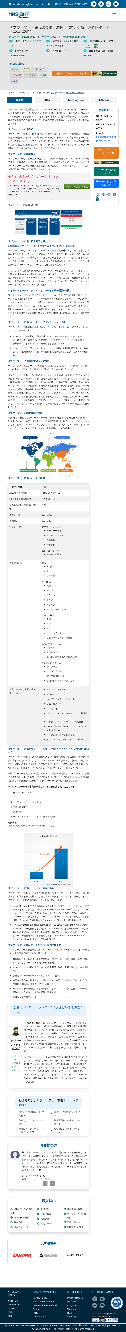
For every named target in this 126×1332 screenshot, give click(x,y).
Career (11, 1308)
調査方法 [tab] (104, 100)
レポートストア (25, 92)
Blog (69, 1312)
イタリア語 (30, 75)
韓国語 (43, 75)
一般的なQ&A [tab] (77, 100)
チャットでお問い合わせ (107, 183)
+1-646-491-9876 (60, 4)
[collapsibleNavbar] (114, 15)
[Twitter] (101, 4)
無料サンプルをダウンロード (70, 73)
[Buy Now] (104, 73)
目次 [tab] (49, 100)
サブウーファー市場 (75, 92)
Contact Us (13, 1304)
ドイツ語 (27, 69)
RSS (10, 1312)
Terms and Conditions (44, 1301)
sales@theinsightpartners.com (28, 4)
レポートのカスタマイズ (106, 171)
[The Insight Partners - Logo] (20, 14)
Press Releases (75, 1297)
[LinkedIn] (108, 4)
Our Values (38, 1316)
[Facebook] (93, 4)
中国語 (14, 81)
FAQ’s (35, 1312)
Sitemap (71, 1316)
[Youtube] (102, 1307)
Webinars (72, 1309)
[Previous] (41, 1183)
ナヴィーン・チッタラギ (16, 1044)
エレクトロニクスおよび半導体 (49, 92)
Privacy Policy (40, 1297)
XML (10, 1315)
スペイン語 (40, 69)
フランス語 (16, 75)
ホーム (12, 92)
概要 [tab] (20, 100)
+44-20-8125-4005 (78, 4)
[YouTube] (116, 4)
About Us (13, 1300)
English (15, 69)
